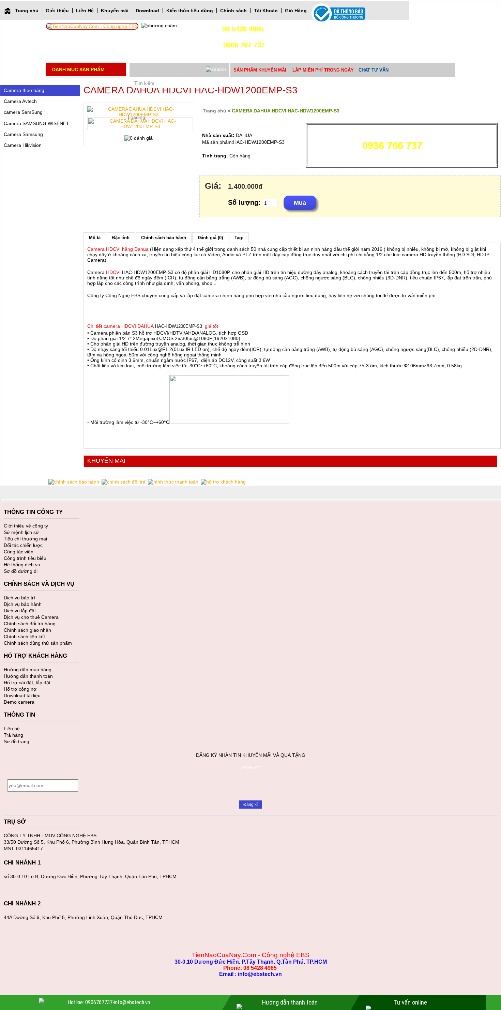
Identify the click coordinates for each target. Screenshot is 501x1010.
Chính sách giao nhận (27, 630)
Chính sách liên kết (24, 636)
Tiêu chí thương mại (25, 538)
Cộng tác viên (18, 551)
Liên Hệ (85, 10)
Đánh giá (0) (210, 237)
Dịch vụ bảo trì (19, 597)
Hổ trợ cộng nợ (20, 689)
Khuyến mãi (114, 10)
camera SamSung (23, 112)
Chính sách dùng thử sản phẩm (38, 643)
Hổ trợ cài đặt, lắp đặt (27, 682)
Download (147, 10)
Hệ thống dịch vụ (22, 564)
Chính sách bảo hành (163, 237)
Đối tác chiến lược (23, 545)
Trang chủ (27, 10)
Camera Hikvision (23, 145)
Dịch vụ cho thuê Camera (31, 617)
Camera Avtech (20, 101)
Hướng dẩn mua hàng (27, 669)
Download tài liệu (22, 695)
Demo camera (19, 702)
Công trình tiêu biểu (25, 558)
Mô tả (95, 237)
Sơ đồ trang (16, 741)
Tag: (238, 237)
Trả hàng (13, 735)
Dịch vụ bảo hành (23, 604)
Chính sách (233, 10)
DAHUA (244, 135)
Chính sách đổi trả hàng (30, 623)
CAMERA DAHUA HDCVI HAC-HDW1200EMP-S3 (285, 110)
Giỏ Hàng (296, 10)
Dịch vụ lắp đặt (20, 610)
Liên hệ (12, 728)
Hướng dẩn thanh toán (28, 676)
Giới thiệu (57, 10)
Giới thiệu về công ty (26, 526)
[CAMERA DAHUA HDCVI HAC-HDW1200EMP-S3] (140, 123)
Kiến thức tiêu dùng (189, 10)
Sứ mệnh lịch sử (21, 532)
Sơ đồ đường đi (20, 571)
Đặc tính (121, 237)
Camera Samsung (23, 134)
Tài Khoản (266, 10)
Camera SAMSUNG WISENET (36, 123)
